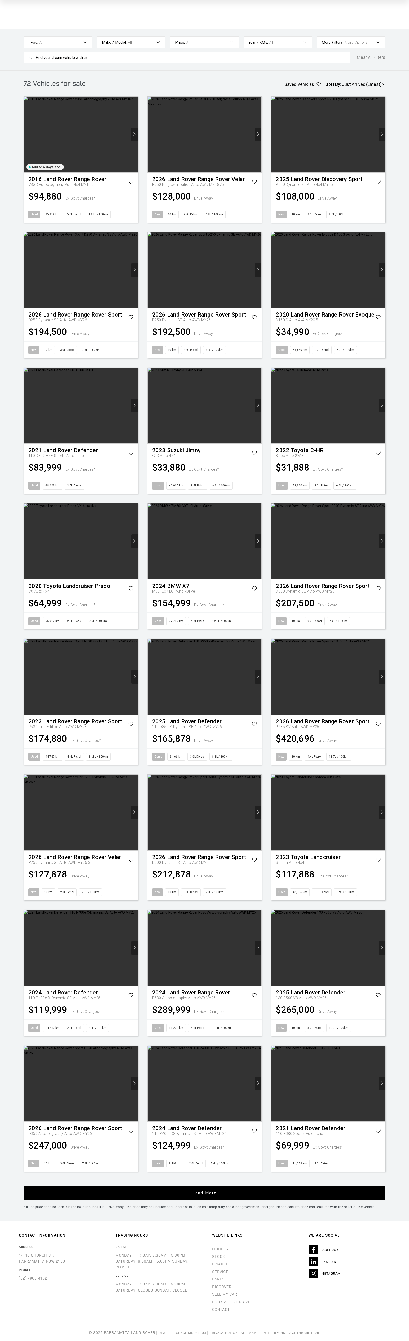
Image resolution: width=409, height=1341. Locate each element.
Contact (221, 1309)
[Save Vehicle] (130, 183)
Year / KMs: (258, 42)
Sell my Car (224, 1294)
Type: (33, 42)
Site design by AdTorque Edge (292, 1333)
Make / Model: (114, 42)
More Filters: (332, 42)
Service (220, 1271)
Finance (220, 1264)
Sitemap (248, 1332)
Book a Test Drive (231, 1301)
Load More (204, 1193)
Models (220, 1248)
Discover (221, 1286)
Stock (218, 1256)
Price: (180, 42)
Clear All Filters (371, 57)
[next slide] (134, 134)
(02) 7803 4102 (33, 1278)
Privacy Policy (223, 1332)
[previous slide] (27, 134)
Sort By (332, 84)
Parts (218, 1279)
